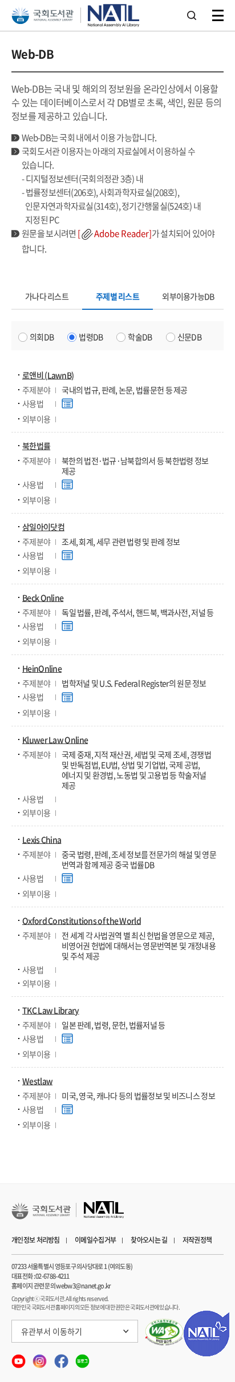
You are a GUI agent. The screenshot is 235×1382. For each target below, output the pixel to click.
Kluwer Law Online (55, 739)
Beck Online (42, 597)
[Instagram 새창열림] (40, 1358)
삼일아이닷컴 (43, 527)
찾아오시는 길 (149, 1240)
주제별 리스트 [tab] (117, 298)
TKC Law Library (50, 1010)
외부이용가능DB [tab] (188, 296)
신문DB (189, 336)
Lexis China (41, 839)
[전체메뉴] (218, 15)
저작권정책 (197, 1240)
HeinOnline (42, 668)
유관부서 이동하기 (51, 1331)
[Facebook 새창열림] (62, 1358)
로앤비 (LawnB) (48, 375)
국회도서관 (42, 16)
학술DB (140, 336)
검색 (192, 15)
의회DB (42, 336)
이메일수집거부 (95, 1240)
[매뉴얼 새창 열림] (68, 404)
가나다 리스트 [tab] (46, 296)
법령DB (91, 336)
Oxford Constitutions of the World (81, 920)
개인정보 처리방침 (35, 1240)
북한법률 (36, 446)
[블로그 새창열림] (82, 1358)
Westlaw (37, 1081)
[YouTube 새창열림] (19, 1358)
